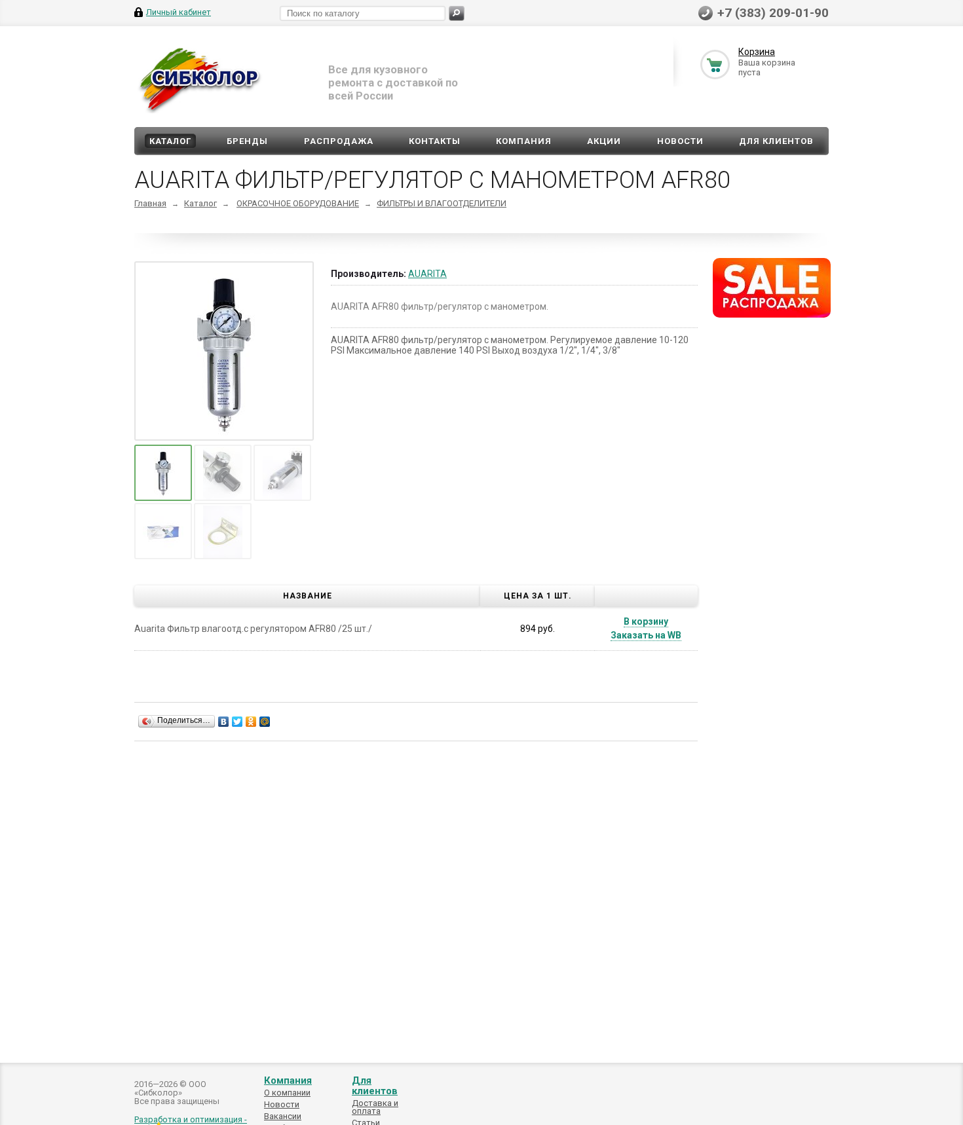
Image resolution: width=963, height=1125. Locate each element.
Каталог (170, 141)
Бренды (247, 141)
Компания (524, 141)
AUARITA (427, 273)
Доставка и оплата (375, 1107)
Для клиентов (776, 141)
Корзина (756, 51)
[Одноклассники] (251, 721)
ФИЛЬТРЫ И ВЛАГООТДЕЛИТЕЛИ (441, 203)
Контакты (435, 141)
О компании (287, 1092)
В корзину (646, 621)
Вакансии (282, 1116)
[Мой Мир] (265, 721)
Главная (150, 203)
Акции (604, 141)
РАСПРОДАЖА (338, 141)
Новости (680, 141)
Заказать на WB (646, 635)
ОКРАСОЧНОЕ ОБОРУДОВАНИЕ (297, 203)
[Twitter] (237, 721)
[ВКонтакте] (224, 721)
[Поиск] (456, 13)
